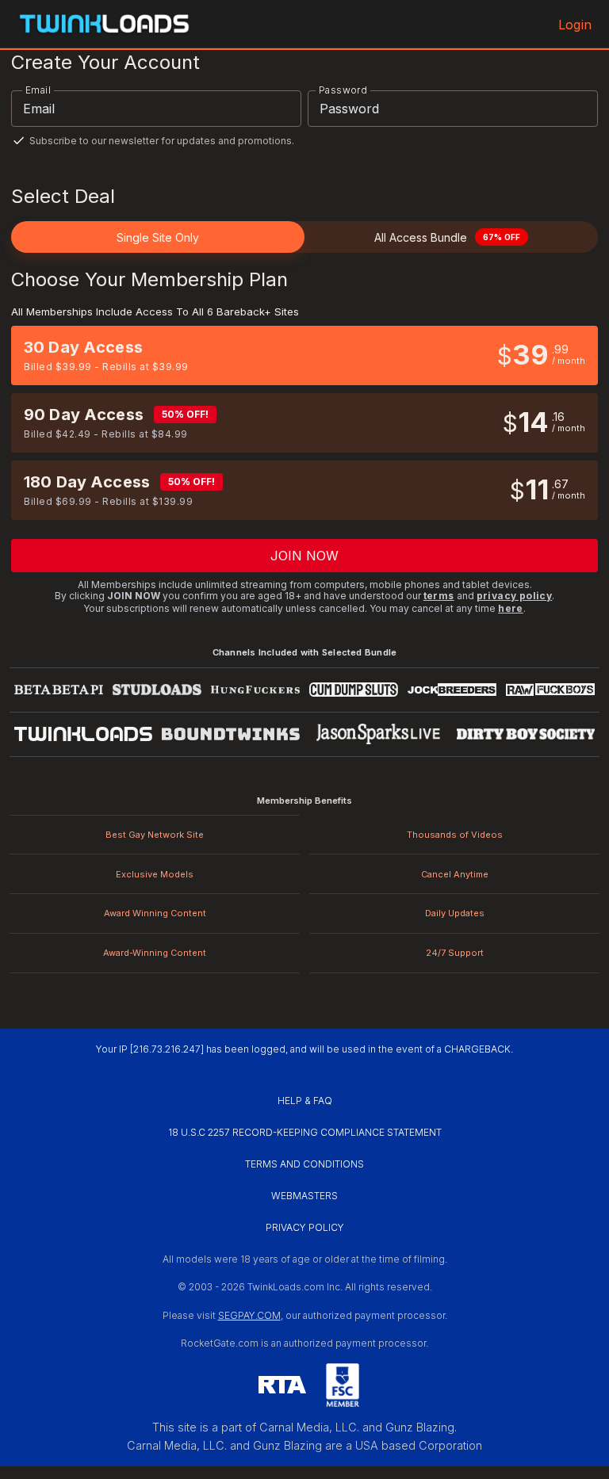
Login (575, 24)
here (510, 608)
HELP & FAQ (305, 1100)
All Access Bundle (447, 237)
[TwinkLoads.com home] (104, 24)
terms (438, 596)
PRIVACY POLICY (305, 1227)
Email (38, 90)
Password (343, 90)
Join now (304, 556)
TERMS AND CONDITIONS (304, 1164)
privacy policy (515, 596)
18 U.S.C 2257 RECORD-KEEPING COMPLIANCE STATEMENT (305, 1132)
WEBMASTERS (304, 1196)
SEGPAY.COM (249, 1315)
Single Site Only (158, 237)
